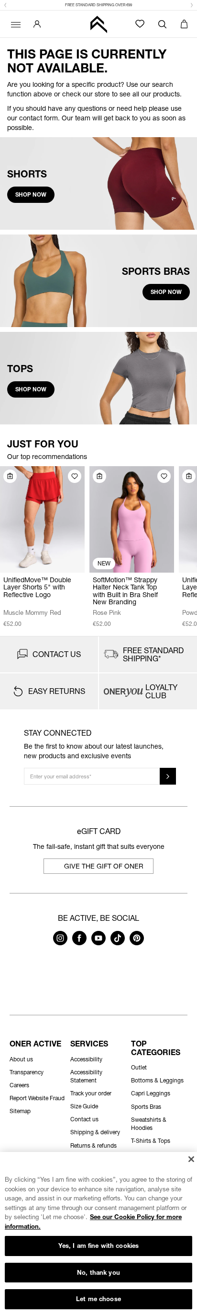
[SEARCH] (162, 24)
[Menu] (14, 24)
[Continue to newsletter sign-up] (168, 776)
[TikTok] (117, 943)
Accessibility (86, 1059)
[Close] (191, 1159)
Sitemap (20, 1111)
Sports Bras (146, 1106)
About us (21, 1059)
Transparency (27, 1072)
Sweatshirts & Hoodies (148, 1123)
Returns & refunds (93, 1145)
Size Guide (84, 1106)
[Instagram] (60, 943)
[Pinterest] (136, 943)
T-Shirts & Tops (150, 1140)
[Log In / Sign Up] (37, 24)
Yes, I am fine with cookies (98, 1245)
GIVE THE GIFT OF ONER (103, 866)
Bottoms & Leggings (157, 1080)
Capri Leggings (150, 1093)
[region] (98, 1234)
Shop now (30, 194)
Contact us (84, 1119)
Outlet (139, 1067)
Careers (19, 1085)
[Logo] (98, 24)
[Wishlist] (140, 23)
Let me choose (98, 1299)
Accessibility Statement (86, 1076)
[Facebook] (79, 943)
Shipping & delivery (95, 1132)
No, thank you (98, 1272)
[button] (5, 5)
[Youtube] (98, 943)
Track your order (90, 1093)
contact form (38, 118)
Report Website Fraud (37, 1098)
